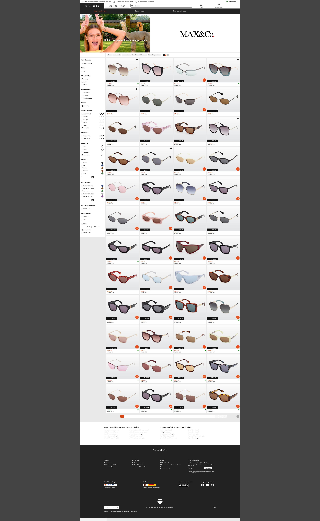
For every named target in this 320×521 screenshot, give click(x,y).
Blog (161, 466)
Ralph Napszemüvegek (136, 436)
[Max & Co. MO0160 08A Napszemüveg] (122, 217)
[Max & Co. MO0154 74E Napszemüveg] (156, 217)
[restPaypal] (114, 485)
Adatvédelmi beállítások (111, 464)
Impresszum (133, 511)
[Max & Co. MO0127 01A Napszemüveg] (156, 187)
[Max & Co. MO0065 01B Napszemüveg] (156, 69)
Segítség (162, 460)
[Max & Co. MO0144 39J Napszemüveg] (223, 335)
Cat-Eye (86, 119)
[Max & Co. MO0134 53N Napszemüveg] (190, 306)
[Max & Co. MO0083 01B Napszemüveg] (223, 128)
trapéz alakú (87, 155)
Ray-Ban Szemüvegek (166, 430)
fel (214, 507)
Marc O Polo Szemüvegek (167, 436)
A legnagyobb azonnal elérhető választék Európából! (98, 1)
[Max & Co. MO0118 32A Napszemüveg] (156, 158)
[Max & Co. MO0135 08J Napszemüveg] (223, 98)
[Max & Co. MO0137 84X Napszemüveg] (190, 276)
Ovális (85, 122)
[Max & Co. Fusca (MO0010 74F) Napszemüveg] (122, 98)
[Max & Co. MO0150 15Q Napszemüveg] (190, 69)
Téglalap (86, 116)
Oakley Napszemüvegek (111, 432)
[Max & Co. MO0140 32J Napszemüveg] (190, 335)
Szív (84, 146)
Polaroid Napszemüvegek (111, 438)
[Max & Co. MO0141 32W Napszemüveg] (190, 187)
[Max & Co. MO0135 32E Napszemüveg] (122, 128)
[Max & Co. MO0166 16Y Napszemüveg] (122, 187)
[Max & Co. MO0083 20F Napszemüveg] (122, 69)
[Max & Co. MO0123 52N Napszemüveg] (190, 217)
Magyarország (232, 1)
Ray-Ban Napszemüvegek (111, 430)
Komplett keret (87, 135)
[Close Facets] (92, 55)
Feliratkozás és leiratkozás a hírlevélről (170, 464)
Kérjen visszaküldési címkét (140, 466)
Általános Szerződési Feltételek (113, 511)
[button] (92, 5)
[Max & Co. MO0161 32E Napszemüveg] (190, 395)
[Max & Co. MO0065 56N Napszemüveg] (223, 69)
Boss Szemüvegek (193, 434)
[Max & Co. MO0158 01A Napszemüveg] (223, 158)
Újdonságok (87, 92)
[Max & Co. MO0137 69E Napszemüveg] (190, 247)
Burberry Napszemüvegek (137, 438)
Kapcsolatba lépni (109, 466)
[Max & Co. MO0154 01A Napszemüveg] (156, 247)
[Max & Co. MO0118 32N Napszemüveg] (156, 98)
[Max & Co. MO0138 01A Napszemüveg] (122, 306)
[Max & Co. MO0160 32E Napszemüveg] (122, 395)
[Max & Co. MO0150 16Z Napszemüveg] (122, 365)
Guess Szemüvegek (193, 432)
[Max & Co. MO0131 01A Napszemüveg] (156, 306)
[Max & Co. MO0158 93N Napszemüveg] (122, 158)
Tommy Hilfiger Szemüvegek (196, 436)
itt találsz (197, 472)
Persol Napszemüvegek (110, 434)
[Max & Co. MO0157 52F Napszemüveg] (156, 335)
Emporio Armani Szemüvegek (168, 438)
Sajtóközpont (107, 462)
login (201, 7)
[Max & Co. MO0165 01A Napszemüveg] (223, 187)
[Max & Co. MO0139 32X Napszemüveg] (156, 276)
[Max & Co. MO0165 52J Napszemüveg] (190, 365)
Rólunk (106, 460)
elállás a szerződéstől (111, 508)
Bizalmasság (125, 511)
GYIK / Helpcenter (165, 462)
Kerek (85, 125)
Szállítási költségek (137, 464)
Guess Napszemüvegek (136, 434)
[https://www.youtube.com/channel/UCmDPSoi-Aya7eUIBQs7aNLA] (212, 485)
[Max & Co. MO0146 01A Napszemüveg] (223, 247)
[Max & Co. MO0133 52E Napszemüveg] (223, 276)
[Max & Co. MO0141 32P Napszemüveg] (223, 306)
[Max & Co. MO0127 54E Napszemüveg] (122, 276)
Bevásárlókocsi (218, 7)
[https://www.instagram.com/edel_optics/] (207, 485)
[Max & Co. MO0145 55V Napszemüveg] (223, 365)
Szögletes (86, 152)
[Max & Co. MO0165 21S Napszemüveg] (122, 335)
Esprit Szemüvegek (193, 438)
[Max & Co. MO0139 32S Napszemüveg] (156, 365)
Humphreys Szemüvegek (167, 434)
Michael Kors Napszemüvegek (138, 432)
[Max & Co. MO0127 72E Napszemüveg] (156, 128)
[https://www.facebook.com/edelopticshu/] (202, 485)
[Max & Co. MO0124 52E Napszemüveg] (190, 128)
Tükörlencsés (87, 208)
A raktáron (86, 95)
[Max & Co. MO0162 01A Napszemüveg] (156, 395)
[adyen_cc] (105, 485)
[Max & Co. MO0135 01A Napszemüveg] (223, 217)
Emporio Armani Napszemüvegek (139, 430)
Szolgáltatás (136, 460)
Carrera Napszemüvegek (111, 436)
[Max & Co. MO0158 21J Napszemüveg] (190, 158)
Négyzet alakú (87, 113)
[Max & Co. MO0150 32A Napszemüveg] (190, 98)
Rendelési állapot (165, 468)
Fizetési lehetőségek (138, 462)
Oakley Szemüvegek (165, 432)
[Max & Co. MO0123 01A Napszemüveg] (122, 247)
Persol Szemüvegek (193, 430)
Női (84, 71)
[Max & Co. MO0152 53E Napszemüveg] (223, 395)
